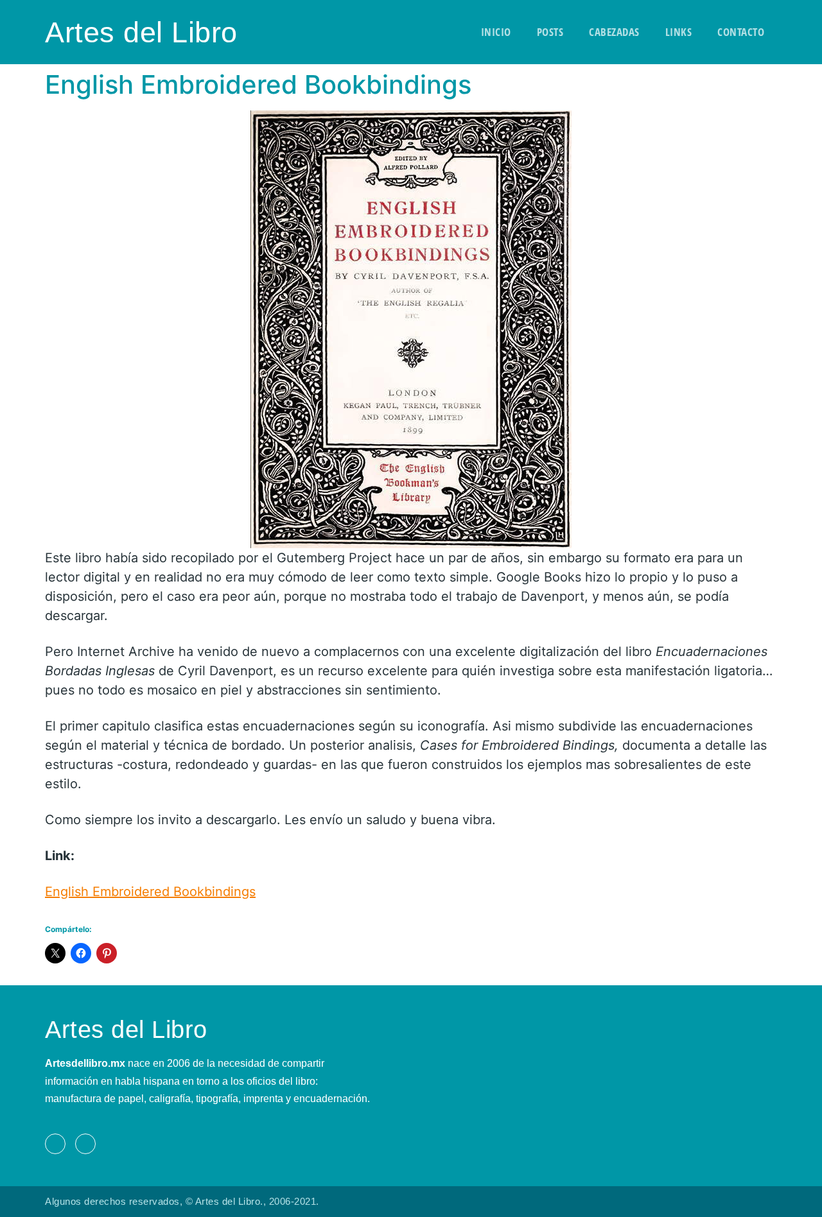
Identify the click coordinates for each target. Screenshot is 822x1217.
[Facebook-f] (55, 1144)
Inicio (496, 31)
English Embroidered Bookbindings (150, 891)
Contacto (740, 31)
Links (678, 31)
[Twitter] (85, 1144)
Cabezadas (614, 31)
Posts (550, 31)
